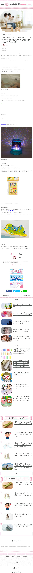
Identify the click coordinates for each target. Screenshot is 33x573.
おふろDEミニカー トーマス (10, 210)
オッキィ (6, 45)
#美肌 (20, 546)
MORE (16, 473)
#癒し (9, 546)
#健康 (28, 546)
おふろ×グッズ (7, 34)
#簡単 (26, 546)
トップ (1, 550)
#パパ (2, 50)
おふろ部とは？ (7, 556)
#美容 (15, 546)
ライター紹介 (18, 556)
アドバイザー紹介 (25, 556)
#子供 (5, 50)
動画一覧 (13, 556)
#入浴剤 (12, 546)
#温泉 (17, 546)
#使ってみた (23, 546)
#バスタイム (6, 546)
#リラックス (3, 546)
